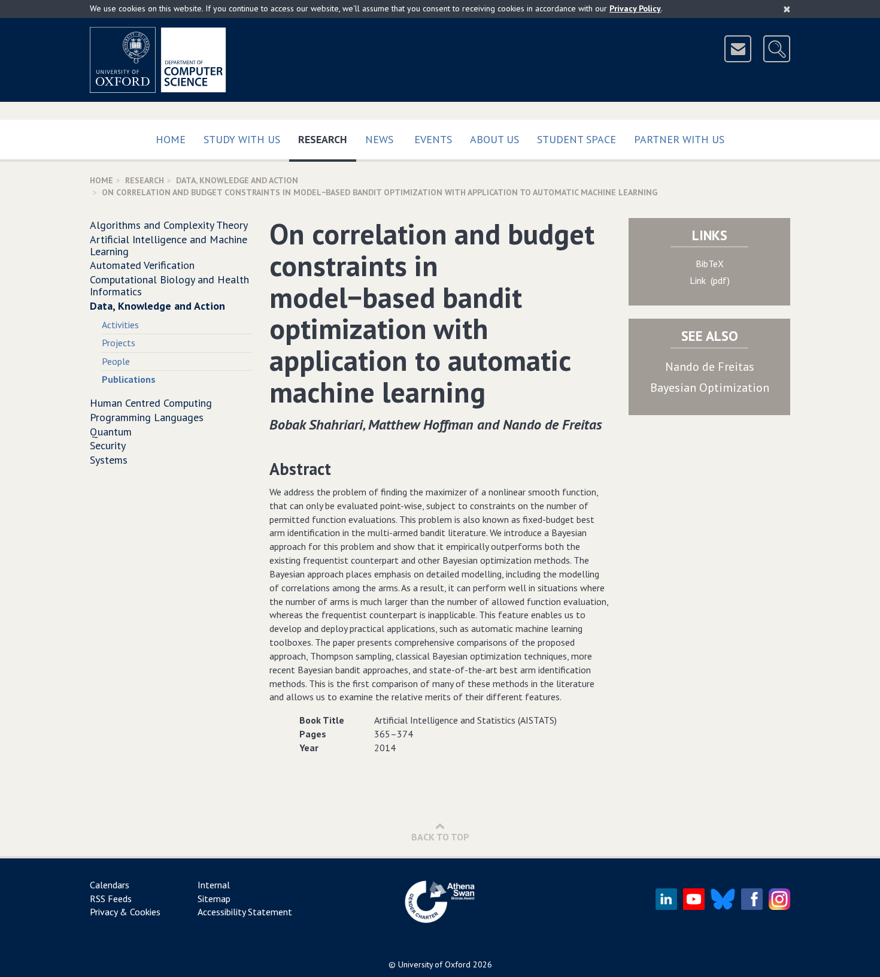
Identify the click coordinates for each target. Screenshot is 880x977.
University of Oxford (434, 964)
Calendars (109, 885)
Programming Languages (147, 417)
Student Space (576, 139)
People (116, 361)
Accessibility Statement (245, 912)
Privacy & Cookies (125, 912)
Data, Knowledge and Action (237, 180)
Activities (120, 325)
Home (171, 139)
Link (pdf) (710, 280)
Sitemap (214, 899)
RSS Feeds (111, 899)
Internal (214, 885)
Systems (109, 460)
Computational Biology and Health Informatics (169, 285)
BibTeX (710, 264)
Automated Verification (142, 265)
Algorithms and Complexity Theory (169, 225)
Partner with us (679, 139)
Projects (118, 343)
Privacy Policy (635, 8)
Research (327, 139)
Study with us (242, 139)
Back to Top (440, 837)
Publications (129, 379)
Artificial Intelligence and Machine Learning (168, 245)
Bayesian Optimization (709, 387)
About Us (494, 139)
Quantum (111, 431)
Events (433, 139)
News (379, 139)
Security (108, 445)
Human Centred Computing (151, 403)
